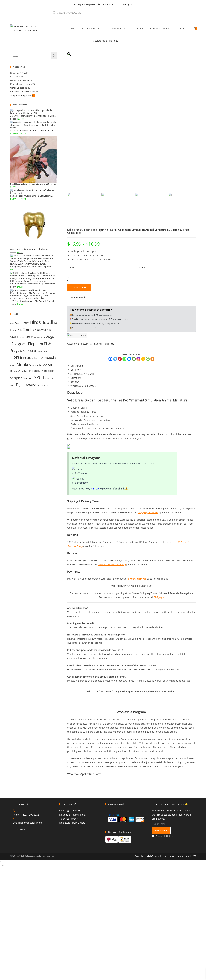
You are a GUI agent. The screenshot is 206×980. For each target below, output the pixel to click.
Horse (16, 357)
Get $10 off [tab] (76, 369)
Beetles (25, 323)
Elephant (35, 343)
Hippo (39, 351)
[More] (152, 359)
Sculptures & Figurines (105, 40)
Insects (50, 357)
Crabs (14, 337)
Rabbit (36, 370)
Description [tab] (76, 365)
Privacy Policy (168, 855)
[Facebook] (110, 359)
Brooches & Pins (18, 72)
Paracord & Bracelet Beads (22, 91)
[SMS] (148, 359)
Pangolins (23, 371)
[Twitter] (115, 359)
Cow (48, 330)
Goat (33, 351)
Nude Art (45, 365)
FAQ (194, 855)
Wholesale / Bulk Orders (72, 822)
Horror (46, 351)
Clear (142, 267)
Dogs (49, 336)
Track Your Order (68, 818)
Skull (39, 377)
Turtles (39, 385)
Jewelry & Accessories (20, 80)
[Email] (134, 359)
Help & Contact (152, 855)
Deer (30, 337)
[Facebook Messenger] (129, 359)
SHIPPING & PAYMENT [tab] (82, 373)
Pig (29, 370)
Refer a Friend (183, 855)
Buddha (49, 322)
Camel (13, 330)
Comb (27, 329)
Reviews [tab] (74, 381)
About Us (139, 855)
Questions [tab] (75, 377)
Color (72, 267)
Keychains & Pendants (21, 84)
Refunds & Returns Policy (72, 814)
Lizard (13, 365)
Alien (12, 323)
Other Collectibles (18, 87)
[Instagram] (138, 359)
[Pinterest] (120, 359)
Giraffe (22, 351)
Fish (47, 343)
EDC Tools (15, 76)
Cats (20, 330)
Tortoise (30, 385)
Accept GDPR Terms (166, 835)
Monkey (24, 364)
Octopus (14, 370)
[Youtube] (13, 845)
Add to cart (80, 287)
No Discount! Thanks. (66, 975)
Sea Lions (28, 378)
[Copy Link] (143, 359)
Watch (46, 385)
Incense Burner (33, 357)
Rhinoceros (47, 370)
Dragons (19, 343)
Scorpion (16, 378)
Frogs (111, 343)
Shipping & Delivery (69, 810)
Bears (17, 323)
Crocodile (23, 337)
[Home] (89, 40)
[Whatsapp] (124, 359)
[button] (77, 297)
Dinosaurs (39, 336)
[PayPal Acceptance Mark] (126, 818)
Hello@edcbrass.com (30, 822)
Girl (28, 350)
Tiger (20, 384)
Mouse (35, 365)
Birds (35, 322)
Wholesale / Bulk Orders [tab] (83, 385)
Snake (46, 378)
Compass (39, 330)
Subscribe (161, 830)
